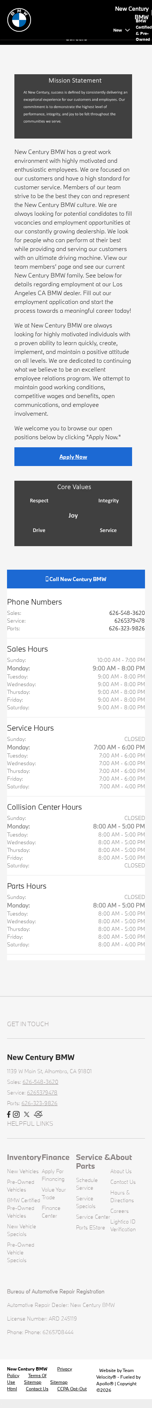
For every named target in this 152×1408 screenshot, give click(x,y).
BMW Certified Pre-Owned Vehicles (23, 1208)
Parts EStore (90, 1227)
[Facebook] (8, 1114)
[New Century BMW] (58, 19)
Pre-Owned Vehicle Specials (20, 1252)
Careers (119, 1210)
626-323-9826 (127, 628)
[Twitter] (26, 1114)
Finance (56, 1157)
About (121, 1157)
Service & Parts (93, 1161)
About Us (121, 1171)
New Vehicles (23, 1171)
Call (77, 579)
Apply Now (73, 456)
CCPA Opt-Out (72, 1388)
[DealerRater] (38, 1114)
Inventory (24, 1157)
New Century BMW (27, 1369)
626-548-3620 (127, 612)
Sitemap (32, 1382)
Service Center (93, 1216)
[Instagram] (16, 1114)
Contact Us (123, 1181)
